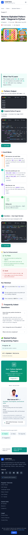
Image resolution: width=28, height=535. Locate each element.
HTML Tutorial (4, 484)
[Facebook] (2, 472)
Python (8, 8)
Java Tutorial (4, 494)
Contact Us (3, 508)
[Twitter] (6, 472)
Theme (17, 97)
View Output (6, 145)
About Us (3, 506)
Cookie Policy (4, 520)
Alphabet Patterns (16, 8)
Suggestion (7, 437)
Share (14, 433)
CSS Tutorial (4, 487)
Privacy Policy (4, 515)
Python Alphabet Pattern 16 (6, 449)
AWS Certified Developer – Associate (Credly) (14, 422)
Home (2, 8)
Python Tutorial (4, 492)
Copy (24, 97)
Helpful (6, 433)
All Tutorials (4, 503)
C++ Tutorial (4, 496)
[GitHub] (21, 472)
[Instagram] (10, 472)
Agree (14, 532)
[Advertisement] (14, 57)
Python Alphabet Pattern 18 (18, 449)
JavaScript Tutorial (5, 489)
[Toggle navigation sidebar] (25, 2)
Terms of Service (5, 517)
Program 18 (6, 345)
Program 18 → (14, 378)
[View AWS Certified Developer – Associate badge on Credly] (16, 395)
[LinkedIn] (17, 472)
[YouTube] (13, 472)
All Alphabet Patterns (10, 353)
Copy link (22, 433)
